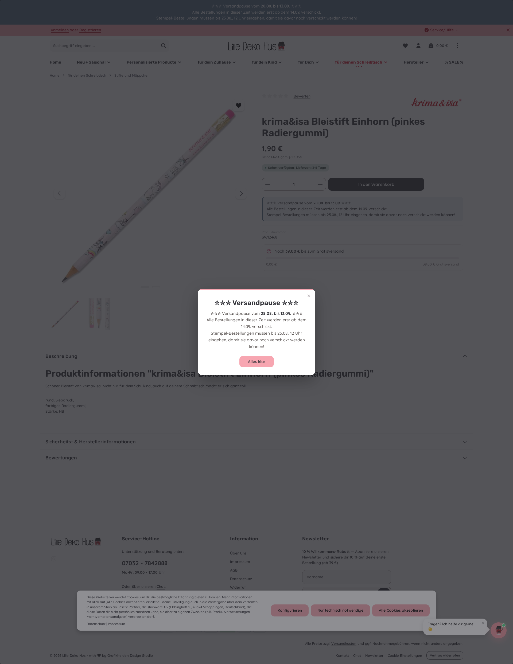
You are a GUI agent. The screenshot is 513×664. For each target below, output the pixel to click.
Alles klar (256, 361)
